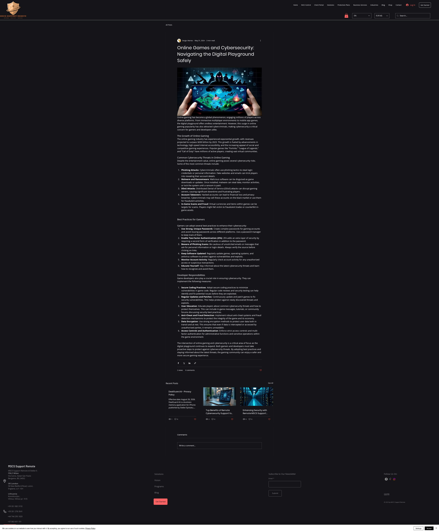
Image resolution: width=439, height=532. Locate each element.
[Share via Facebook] (178, 363)
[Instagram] (394, 479)
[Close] (436, 528)
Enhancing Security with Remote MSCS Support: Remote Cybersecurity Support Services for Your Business (256, 412)
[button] (346, 15)
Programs (159, 486)
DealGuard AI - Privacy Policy (180, 393)
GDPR (386, 494)
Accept (429, 528)
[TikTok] (390, 479)
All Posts (169, 25)
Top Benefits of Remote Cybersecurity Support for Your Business (219, 412)
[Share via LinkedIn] (189, 363)
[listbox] (382, 15)
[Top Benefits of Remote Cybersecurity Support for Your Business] (219, 396)
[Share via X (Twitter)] (184, 363)
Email (271, 478)
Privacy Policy (90, 528)
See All (270, 383)
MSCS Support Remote (21, 466)
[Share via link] (195, 363)
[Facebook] (386, 479)
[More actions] (260, 40)
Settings (418, 528)
